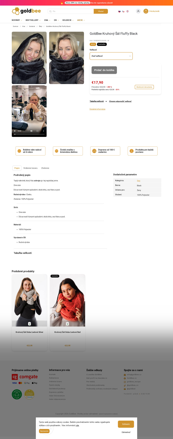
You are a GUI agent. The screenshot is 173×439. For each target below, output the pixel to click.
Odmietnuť (126, 432)
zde (77, 425)
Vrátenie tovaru (55, 381)
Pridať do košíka (104, 70)
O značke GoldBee (94, 374)
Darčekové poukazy (57, 389)
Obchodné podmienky (95, 385)
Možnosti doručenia (144, 87)
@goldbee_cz (132, 385)
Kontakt (52, 374)
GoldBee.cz (132, 378)
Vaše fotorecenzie (57, 396)
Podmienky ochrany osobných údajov (102, 389)
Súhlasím (126, 424)
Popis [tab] (17, 168)
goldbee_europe (134, 382)
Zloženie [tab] (45, 168)
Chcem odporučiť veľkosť (120, 101)
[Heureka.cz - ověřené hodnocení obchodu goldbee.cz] (28, 393)
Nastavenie (44, 431)
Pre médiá (90, 382)
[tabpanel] (29, 312)
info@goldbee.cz (134, 374)
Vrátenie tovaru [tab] (30, 168)
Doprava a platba (56, 392)
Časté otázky (54, 385)
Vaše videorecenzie (57, 399)
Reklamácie (54, 378)
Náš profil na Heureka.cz (96, 378)
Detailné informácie (97, 109)
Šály (138, 181)
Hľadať (101, 11)
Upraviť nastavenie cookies (108, 414)
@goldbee (131, 389)
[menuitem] (18, 20)
